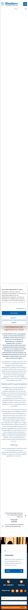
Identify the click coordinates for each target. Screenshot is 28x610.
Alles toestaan (14, 313)
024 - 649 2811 (8, 585)
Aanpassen (13, 317)
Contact (8, 571)
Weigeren (14, 322)
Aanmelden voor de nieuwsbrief (11, 607)
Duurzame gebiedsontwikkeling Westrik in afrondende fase (14, 525)
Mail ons (21, 585)
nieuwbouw (6, 387)
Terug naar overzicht (14, 520)
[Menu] (25, 4)
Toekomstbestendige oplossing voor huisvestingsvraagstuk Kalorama (14, 515)
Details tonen (20, 308)
